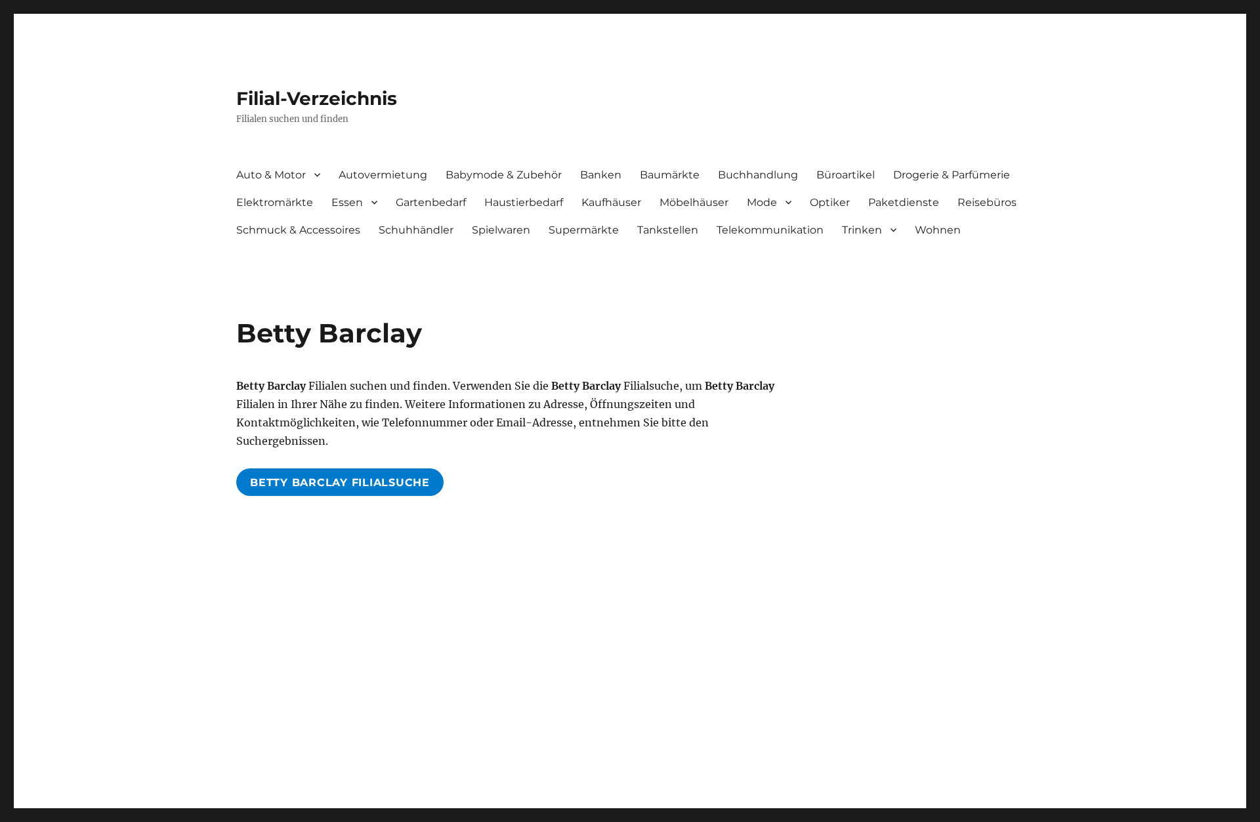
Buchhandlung (758, 175)
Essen (347, 202)
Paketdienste (903, 202)
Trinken (862, 230)
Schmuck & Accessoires (298, 230)
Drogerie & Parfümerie (951, 175)
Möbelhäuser (694, 202)
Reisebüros (987, 202)
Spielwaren (501, 230)
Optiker (830, 202)
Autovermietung (383, 175)
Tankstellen (667, 230)
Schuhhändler (416, 230)
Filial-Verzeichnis (316, 98)
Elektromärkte (274, 202)
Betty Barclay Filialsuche (340, 482)
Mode (762, 202)
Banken (600, 175)
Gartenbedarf (431, 202)
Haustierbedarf (523, 202)
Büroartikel (845, 175)
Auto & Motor (271, 175)
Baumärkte (670, 175)
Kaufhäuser (611, 202)
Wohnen (938, 230)
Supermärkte (584, 230)
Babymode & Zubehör (504, 175)
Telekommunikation (770, 230)
